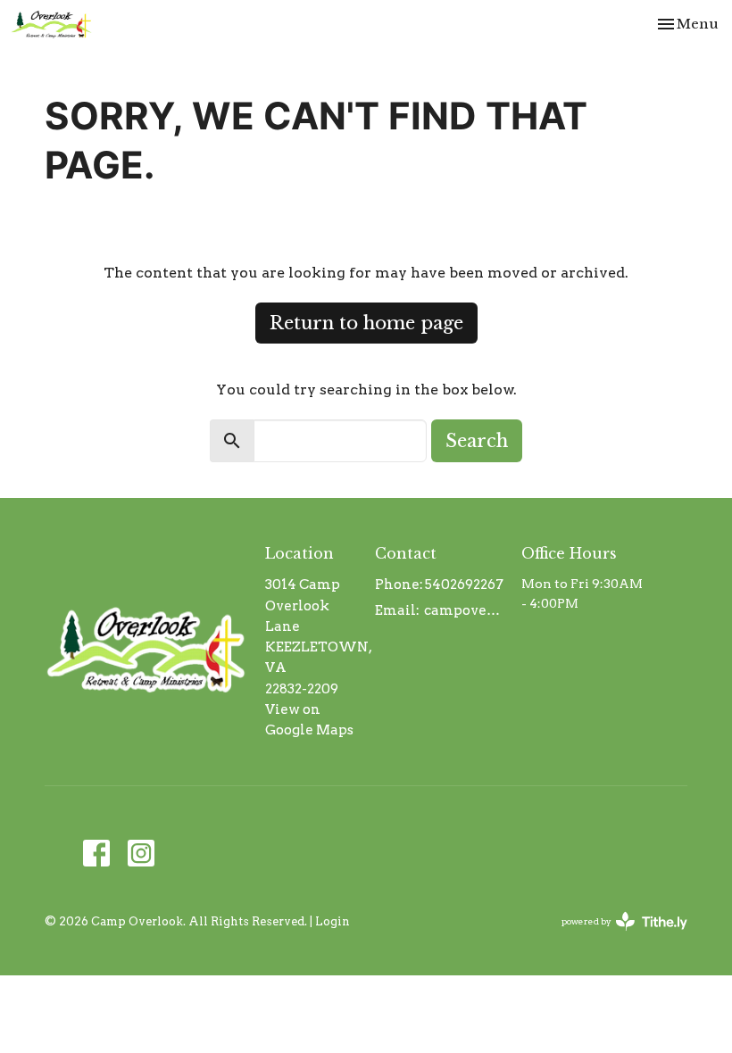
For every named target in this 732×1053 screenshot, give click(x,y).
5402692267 (464, 584)
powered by (615, 937)
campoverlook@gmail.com (463, 610)
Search (476, 441)
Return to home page (366, 323)
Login (332, 921)
